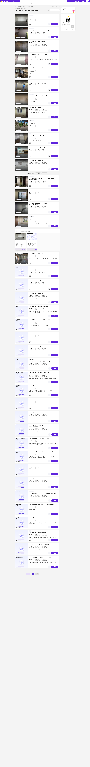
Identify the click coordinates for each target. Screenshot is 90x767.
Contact (55, 24)
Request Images (21, 275)
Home (15, 6)
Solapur (18, 6)
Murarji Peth (22, 6)
